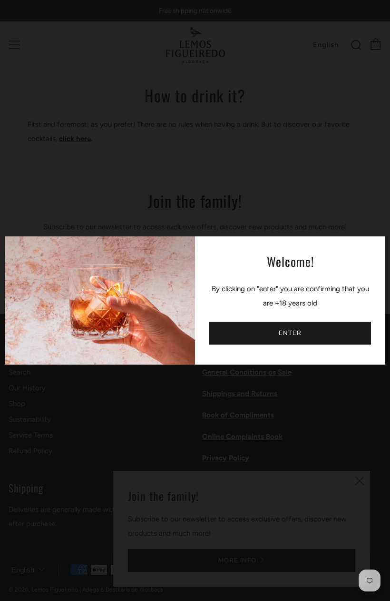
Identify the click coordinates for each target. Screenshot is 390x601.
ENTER (290, 333)
